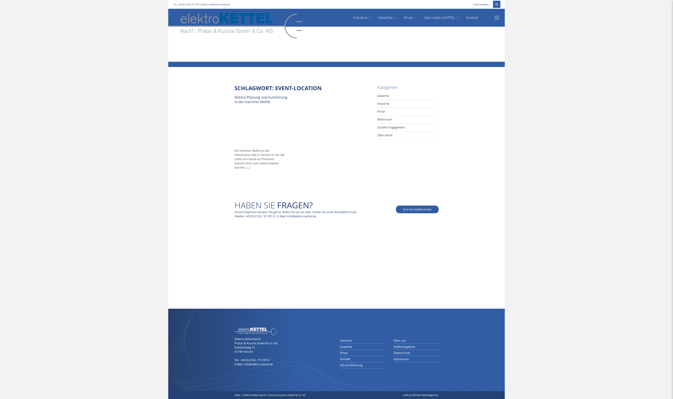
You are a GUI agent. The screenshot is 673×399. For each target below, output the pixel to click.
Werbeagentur (430, 395)
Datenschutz (402, 353)
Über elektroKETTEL (439, 17)
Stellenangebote (481, 4)
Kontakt (472, 17)
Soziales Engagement (391, 127)
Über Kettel (384, 135)
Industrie (360, 17)
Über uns (400, 341)
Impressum (401, 359)
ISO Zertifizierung (351, 365)
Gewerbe (385, 17)
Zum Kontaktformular (417, 209)
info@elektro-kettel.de (219, 4)
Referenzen (384, 119)
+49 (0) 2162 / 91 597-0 (189, 4)
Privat (408, 17)
